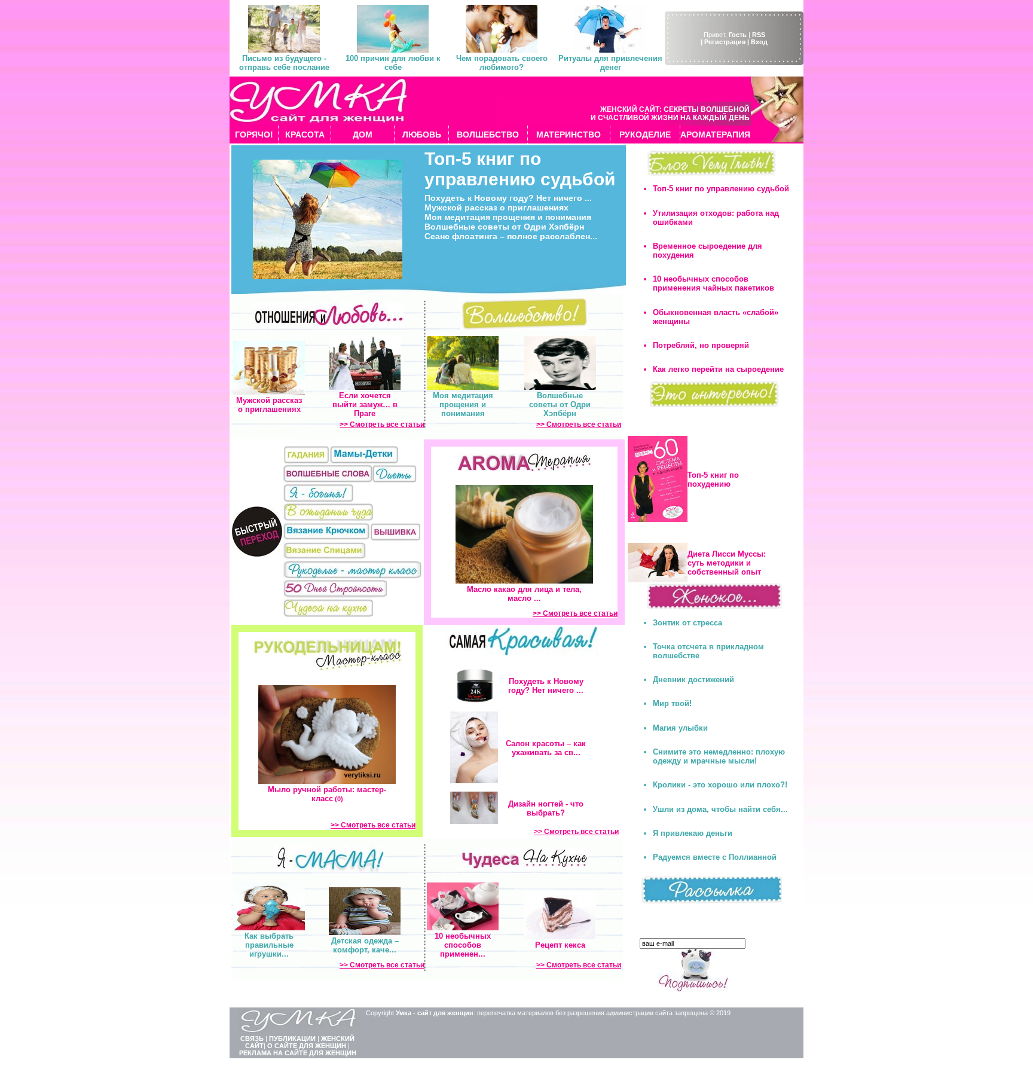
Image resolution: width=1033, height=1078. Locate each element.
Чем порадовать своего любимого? (502, 63)
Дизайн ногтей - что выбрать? (545, 808)
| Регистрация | (725, 41)
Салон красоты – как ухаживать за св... (546, 748)
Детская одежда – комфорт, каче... (365, 945)
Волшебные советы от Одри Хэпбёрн (504, 226)
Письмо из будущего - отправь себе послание (284, 63)
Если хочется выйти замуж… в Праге (365, 404)
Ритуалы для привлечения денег (610, 63)
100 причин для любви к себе (393, 63)
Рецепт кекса (560, 944)
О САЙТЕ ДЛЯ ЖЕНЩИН (306, 1045)
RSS (758, 34)
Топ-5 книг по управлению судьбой (519, 169)
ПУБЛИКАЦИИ (292, 1038)
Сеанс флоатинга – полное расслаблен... (510, 236)
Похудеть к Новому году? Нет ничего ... (508, 198)
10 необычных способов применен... (463, 945)
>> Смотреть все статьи (382, 424)
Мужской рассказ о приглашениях (496, 207)
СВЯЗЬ (252, 1038)
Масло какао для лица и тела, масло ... (524, 594)
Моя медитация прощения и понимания (507, 217)
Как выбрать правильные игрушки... (269, 945)
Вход (759, 41)
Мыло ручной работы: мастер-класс (327, 794)
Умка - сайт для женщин (434, 1012)
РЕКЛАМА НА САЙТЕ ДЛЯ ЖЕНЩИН (297, 1052)
